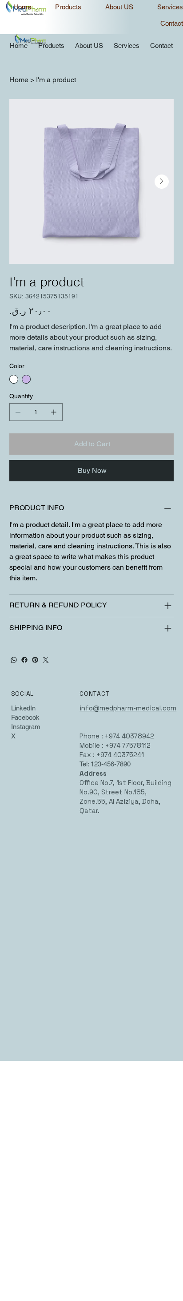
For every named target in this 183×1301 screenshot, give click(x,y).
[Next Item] (162, 182)
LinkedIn (23, 708)
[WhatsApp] (13, 659)
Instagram (25, 726)
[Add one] (54, 412)
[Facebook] (24, 659)
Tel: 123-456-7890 (105, 764)
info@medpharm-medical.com (128, 708)
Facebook (25, 717)
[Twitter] (45, 659)
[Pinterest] (35, 659)
